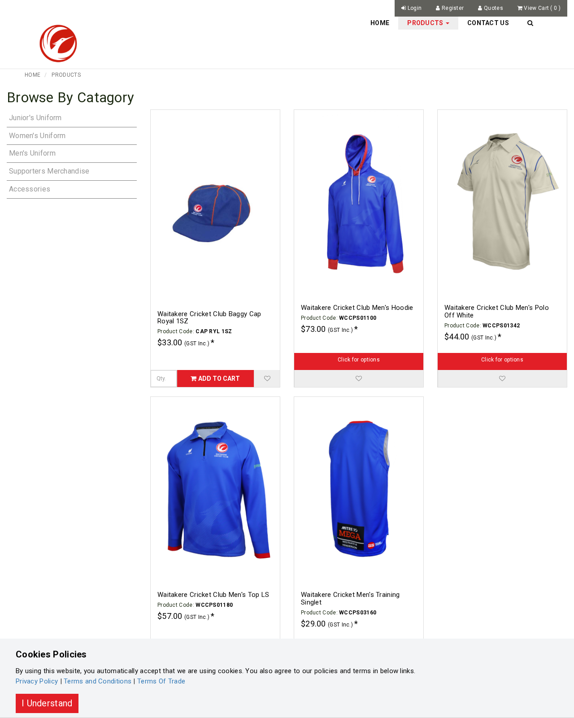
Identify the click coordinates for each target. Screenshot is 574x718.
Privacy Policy (37, 681)
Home (379, 22)
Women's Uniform (37, 135)
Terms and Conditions (97, 681)
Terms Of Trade (161, 681)
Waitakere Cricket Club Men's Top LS (213, 595)
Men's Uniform (32, 153)
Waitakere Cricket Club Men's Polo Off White (496, 311)
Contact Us (488, 22)
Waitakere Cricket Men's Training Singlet (350, 598)
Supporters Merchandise (49, 171)
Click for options (359, 360)
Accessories (29, 189)
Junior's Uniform (35, 117)
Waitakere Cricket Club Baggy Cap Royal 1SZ (209, 318)
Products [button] (426, 22)
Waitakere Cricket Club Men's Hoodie (357, 308)
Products (66, 75)
